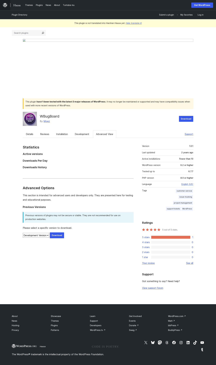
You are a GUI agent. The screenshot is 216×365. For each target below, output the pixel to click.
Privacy (15, 330)
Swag (133, 330)
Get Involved (135, 316)
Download (186, 119)
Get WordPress (202, 5)
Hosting (15, 325)
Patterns (55, 330)
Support (189, 134)
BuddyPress (175, 330)
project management (183, 203)
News (14, 321)
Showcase (56, 316)
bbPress (173, 325)
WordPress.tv (98, 330)
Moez (46, 121)
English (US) (187, 184)
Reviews (44, 134)
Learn (92, 316)
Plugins (54, 325)
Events (132, 321)
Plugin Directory (19, 14)
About (15, 316)
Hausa (43, 346)
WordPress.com (177, 316)
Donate (134, 325)
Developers (95, 325)
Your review (148, 263)
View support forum (152, 287)
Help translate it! (134, 23)
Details (29, 134)
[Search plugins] (43, 33)
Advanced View (104, 134)
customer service (184, 191)
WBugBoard (49, 116)
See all (189, 263)
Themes (55, 321)
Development (82, 134)
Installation (62, 134)
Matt (171, 321)
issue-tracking (185, 197)
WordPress (187, 209)
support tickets (173, 209)
